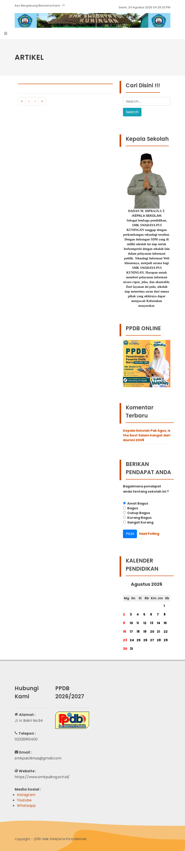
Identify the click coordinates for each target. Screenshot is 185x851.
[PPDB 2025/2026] (72, 720)
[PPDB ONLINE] (146, 363)
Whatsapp (26, 805)
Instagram (26, 794)
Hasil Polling (149, 533)
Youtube (24, 800)
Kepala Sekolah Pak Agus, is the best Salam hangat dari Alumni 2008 (146, 435)
